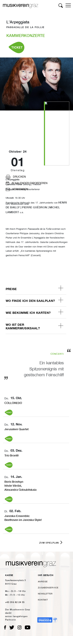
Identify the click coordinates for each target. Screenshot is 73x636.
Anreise (43, 581)
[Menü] (68, 5)
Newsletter (45, 593)
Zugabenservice (48, 587)
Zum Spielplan (49, 542)
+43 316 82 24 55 (15, 602)
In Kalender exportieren (29, 183)
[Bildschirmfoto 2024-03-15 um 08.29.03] (56, 133)
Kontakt (43, 600)
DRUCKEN (19, 176)
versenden (20, 189)
